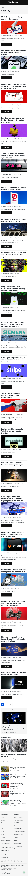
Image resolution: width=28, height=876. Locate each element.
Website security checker (5, 851)
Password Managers (19, 820)
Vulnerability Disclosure (6, 869)
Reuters (5, 343)
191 (11, 704)
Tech (2, 834)
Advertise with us (18, 846)
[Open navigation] (2, 2)
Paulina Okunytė (7, 206)
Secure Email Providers (19, 825)
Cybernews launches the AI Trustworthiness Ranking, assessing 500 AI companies (13, 728)
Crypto (3, 828)
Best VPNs (16, 823)
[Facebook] (5, 861)
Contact (8, 865)
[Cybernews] (14, 2)
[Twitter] (2, 861)
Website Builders (18, 828)
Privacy (3, 825)
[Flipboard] (18, 861)
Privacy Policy (21, 865)
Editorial (3, 820)
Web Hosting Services (19, 831)
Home (2, 7)
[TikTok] (15, 861)
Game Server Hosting (19, 834)
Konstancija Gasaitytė (7, 759)
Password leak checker (7, 847)
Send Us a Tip (17, 843)
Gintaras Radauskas (7, 138)
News (2, 817)
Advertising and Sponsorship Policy (8, 868)
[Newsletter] (21, 861)
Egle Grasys (6, 732)
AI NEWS (5, 722)
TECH (3, 750)
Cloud (2, 831)
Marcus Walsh (6, 588)
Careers (16, 849)
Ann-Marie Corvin (7, 174)
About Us (16, 840)
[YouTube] (8, 861)
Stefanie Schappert (7, 553)
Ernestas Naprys (7, 105)
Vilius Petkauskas (7, 35)
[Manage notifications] (24, 872)
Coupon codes (4, 857)
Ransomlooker (4, 854)
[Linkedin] (11, 861)
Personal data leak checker (5, 844)
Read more (5, 44)
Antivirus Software (18, 817)
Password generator (6, 840)
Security (3, 823)
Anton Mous (6, 71)
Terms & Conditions (5, 866)
